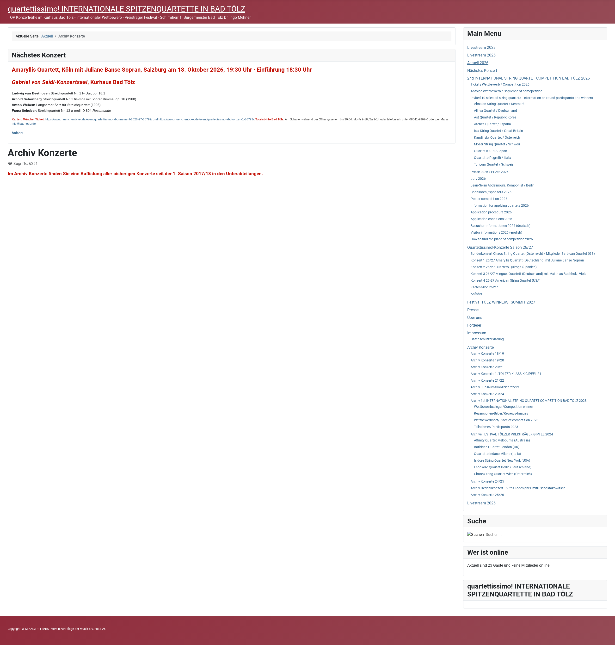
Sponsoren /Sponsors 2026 (491, 192)
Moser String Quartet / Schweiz (497, 144)
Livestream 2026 (481, 55)
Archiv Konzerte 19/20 (487, 360)
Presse (473, 310)
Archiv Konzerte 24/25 (487, 481)
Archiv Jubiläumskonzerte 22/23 (495, 387)
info (14, 123)
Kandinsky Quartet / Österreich (497, 137)
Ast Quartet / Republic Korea (495, 117)
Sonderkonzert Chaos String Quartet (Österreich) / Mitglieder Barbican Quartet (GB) (533, 253)
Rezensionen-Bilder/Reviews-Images (501, 413)
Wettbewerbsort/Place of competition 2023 (506, 420)
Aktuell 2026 (477, 63)
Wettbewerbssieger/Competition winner (503, 407)
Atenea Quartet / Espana (492, 124)
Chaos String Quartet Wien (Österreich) (503, 474)
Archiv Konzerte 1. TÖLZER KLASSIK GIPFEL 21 (506, 374)
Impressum (476, 333)
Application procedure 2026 (491, 212)
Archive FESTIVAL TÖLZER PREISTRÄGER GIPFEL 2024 (512, 434)
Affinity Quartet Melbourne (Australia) (502, 440)
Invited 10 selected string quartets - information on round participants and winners (532, 98)
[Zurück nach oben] (606, 636)
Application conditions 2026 (491, 219)
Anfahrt (17, 133)
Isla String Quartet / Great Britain (498, 131)
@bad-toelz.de (26, 123)
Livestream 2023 (481, 47)
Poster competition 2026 (489, 199)
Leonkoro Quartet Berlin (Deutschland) (502, 467)
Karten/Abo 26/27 (484, 287)
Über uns (474, 317)
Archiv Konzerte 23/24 (487, 394)
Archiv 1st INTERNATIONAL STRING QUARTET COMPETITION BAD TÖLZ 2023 (529, 401)
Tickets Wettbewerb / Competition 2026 (500, 84)
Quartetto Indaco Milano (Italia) (497, 454)
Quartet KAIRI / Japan (490, 151)
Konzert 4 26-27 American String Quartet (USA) (506, 280)
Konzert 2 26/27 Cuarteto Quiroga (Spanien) (504, 267)
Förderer (474, 325)
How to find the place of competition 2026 (502, 239)
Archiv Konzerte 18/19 (487, 353)
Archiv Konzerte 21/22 (487, 380)
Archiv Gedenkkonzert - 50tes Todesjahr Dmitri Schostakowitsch (518, 488)
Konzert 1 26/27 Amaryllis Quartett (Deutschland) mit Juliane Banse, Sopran (527, 260)
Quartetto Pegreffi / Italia (492, 158)
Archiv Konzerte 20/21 (487, 367)
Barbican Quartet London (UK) (496, 447)
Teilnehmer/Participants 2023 (496, 427)
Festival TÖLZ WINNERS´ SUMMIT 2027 (501, 302)
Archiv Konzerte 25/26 (487, 495)
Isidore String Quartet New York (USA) (502, 460)
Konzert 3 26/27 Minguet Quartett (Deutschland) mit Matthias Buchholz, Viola (528, 274)
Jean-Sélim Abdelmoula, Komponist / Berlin (503, 185)
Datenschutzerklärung (487, 339)
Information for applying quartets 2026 (500, 205)
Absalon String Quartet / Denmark (499, 104)
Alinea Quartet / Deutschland (495, 110)
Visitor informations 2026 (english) (496, 232)
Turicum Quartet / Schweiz (493, 164)
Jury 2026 (478, 178)
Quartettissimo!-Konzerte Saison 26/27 (500, 247)
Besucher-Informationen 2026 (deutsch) (500, 226)
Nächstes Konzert (482, 70)
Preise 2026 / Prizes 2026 (490, 172)
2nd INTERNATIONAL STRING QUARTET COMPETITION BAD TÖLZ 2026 (528, 78)
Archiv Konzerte (480, 347)
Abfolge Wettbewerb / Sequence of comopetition (506, 91)
